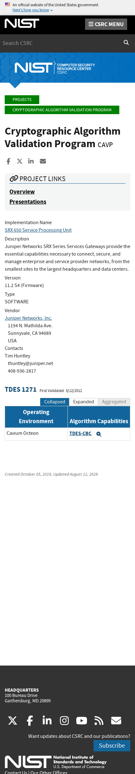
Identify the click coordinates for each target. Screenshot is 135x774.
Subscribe (112, 745)
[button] (98, 434)
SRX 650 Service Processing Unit (38, 230)
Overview (22, 192)
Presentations (27, 202)
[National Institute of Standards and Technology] (56, 762)
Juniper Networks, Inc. (28, 318)
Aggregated (114, 402)
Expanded (83, 402)
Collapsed (54, 402)
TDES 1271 (21, 389)
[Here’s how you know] (67, 7)
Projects (22, 99)
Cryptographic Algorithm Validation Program (62, 110)
